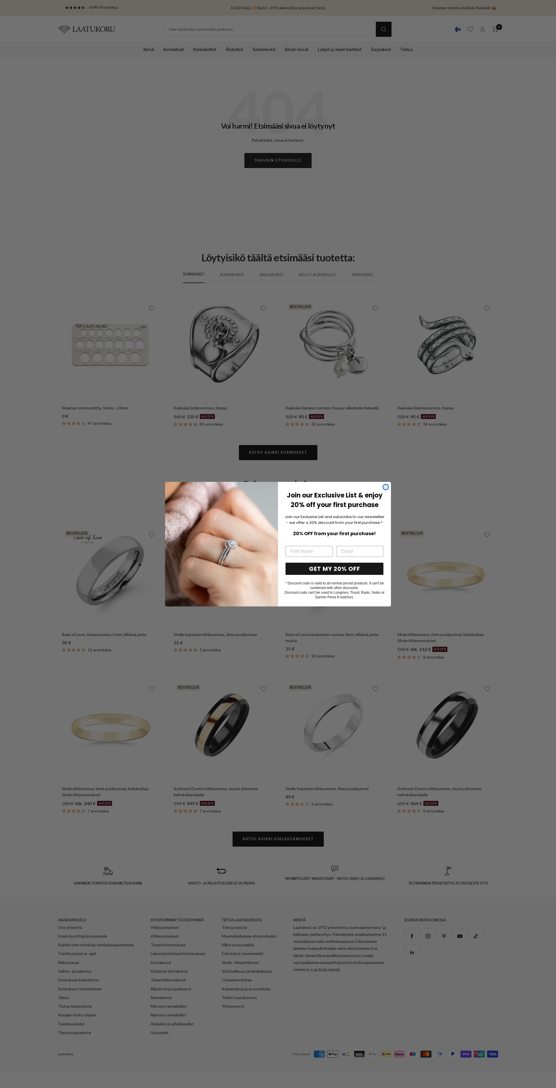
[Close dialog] (386, 487)
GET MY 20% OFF (334, 569)
